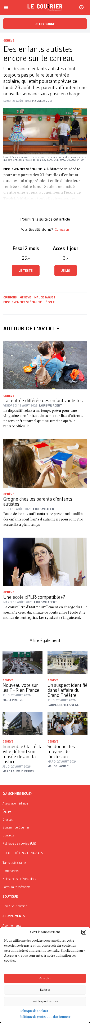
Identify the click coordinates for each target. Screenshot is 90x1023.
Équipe (7, 811)
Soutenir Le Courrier (16, 827)
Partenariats (11, 871)
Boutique (10, 896)
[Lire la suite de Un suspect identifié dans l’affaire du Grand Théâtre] (67, 662)
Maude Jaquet (44, 297)
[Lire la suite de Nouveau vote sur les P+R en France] (22, 662)
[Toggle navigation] (5, 7)
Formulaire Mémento (17, 887)
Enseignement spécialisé (22, 302)
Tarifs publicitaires (15, 863)
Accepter (45, 978)
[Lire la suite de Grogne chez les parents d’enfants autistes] (45, 463)
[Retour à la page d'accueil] (45, 7)
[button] (84, 932)
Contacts (8, 835)
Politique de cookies (34, 1011)
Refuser (45, 989)
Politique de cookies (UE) (19, 843)
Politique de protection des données (45, 1017)
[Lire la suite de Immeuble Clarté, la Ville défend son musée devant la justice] (22, 723)
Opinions (10, 297)
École (50, 302)
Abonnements (12, 925)
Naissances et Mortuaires (19, 879)
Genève (8, 40)
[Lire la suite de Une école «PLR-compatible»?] (45, 562)
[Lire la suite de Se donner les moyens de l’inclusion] (67, 723)
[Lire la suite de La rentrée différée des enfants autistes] (45, 365)
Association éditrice (15, 803)
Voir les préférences (45, 1001)
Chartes (8, 819)
